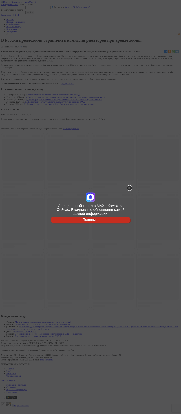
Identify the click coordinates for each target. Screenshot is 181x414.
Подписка (91, 220)
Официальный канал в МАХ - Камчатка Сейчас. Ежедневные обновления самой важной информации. (90, 210)
